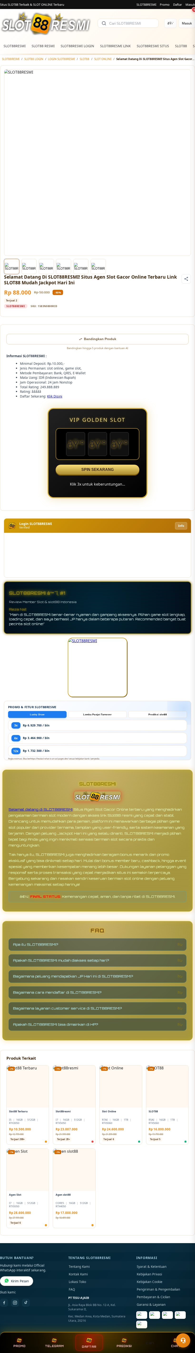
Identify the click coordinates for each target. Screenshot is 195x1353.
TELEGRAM (54, 1346)
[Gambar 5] (80, 266)
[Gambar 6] (98, 266)
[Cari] (104, 23)
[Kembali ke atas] (184, 1329)
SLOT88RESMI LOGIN (77, 46)
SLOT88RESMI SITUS (153, 46)
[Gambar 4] (63, 266)
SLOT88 (181, 46)
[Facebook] (4, 1303)
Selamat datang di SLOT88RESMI (41, 809)
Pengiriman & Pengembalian (158, 1289)
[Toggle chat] (183, 1340)
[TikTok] (26, 1303)
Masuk (190, 4)
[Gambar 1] (11, 266)
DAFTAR (89, 1346)
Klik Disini (54, 396)
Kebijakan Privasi (149, 1274)
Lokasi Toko (77, 1282)
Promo (165, 4)
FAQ (72, 1289)
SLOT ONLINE (103, 59)
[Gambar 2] (29, 266)
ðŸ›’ (170, 23)
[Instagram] (15, 1303)
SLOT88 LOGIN (33, 59)
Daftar (177, 4)
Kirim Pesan (20, 1281)
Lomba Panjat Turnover (97, 714)
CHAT (175, 1346)
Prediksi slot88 (157, 714)
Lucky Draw (37, 714)
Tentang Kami (79, 1266)
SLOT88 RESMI (43, 46)
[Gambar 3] (46, 266)
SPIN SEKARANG (97, 470)
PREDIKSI (124, 1346)
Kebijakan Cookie (149, 1282)
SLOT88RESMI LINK (115, 46)
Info (181, 526)
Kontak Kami (78, 1274)
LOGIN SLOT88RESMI (61, 59)
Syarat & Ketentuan (151, 1266)
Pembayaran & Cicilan (153, 1297)
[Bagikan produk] (186, 279)
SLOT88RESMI (146, 4)
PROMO (19, 1346)
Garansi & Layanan (151, 1304)
